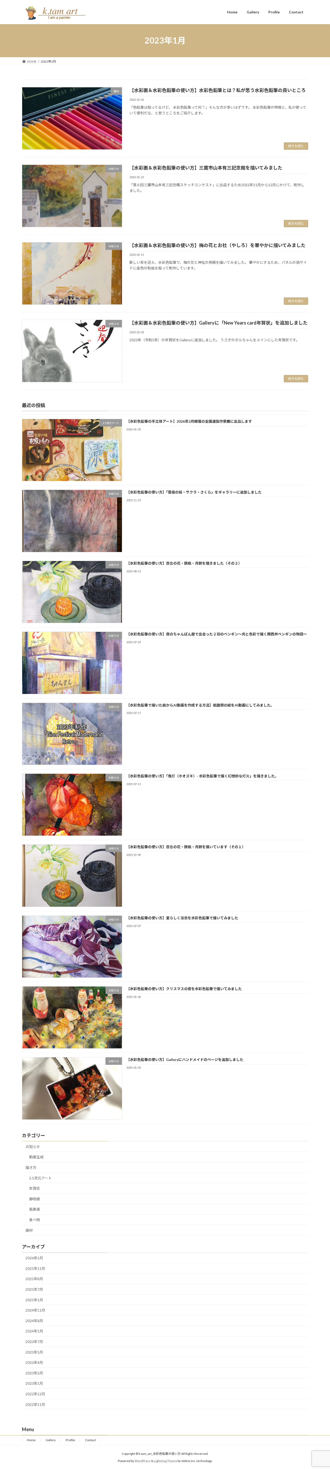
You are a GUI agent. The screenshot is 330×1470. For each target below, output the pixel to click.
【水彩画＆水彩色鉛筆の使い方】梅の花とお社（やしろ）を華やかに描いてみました (217, 245)
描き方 (31, 1167)
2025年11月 (35, 1268)
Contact (90, 1440)
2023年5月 (34, 1352)
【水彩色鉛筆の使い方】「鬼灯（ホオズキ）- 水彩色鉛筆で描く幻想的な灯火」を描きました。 (202, 776)
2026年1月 (34, 1258)
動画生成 (36, 1157)
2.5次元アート (40, 1178)
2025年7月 (34, 1289)
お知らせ (33, 1146)
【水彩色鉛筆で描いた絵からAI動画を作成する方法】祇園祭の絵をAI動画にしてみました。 (200, 705)
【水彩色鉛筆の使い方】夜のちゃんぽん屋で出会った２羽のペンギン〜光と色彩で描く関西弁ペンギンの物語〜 (216, 634)
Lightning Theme (165, 1461)
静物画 (34, 1199)
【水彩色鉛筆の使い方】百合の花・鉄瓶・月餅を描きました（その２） (184, 563)
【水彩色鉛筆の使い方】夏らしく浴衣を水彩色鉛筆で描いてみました (182, 918)
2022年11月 (35, 1404)
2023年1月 (34, 1383)
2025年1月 (34, 1300)
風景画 (34, 1209)
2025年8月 (34, 1279)
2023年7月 (34, 1342)
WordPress (143, 1461)
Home (31, 1440)
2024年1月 (34, 1331)
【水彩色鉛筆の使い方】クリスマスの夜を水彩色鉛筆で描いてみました (184, 989)
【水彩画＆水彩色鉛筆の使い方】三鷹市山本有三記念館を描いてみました (205, 168)
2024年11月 (35, 1310)
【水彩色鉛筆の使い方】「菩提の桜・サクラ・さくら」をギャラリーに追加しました (194, 492)
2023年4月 (34, 1363)
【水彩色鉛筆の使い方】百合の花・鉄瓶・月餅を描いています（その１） (185, 847)
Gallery (51, 1440)
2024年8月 (34, 1321)
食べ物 (34, 1220)
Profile (70, 1440)
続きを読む (296, 146)
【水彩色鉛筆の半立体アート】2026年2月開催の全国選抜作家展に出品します (189, 421)
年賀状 (34, 1188)
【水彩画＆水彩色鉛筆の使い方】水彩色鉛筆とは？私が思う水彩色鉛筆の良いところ (217, 90)
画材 (29, 1230)
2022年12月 (35, 1394)
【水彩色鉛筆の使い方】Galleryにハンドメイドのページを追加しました (184, 1060)
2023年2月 (34, 1373)
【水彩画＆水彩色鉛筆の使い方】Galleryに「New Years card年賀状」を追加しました (218, 323)
